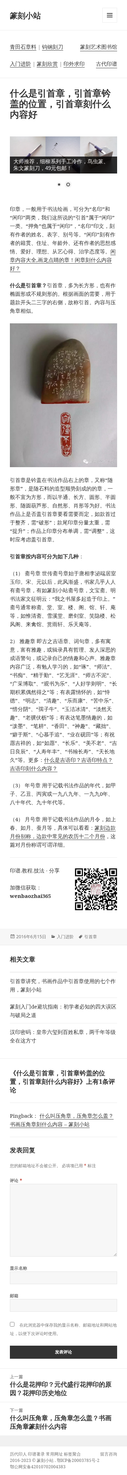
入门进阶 (20, 63)
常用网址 (54, 1454)
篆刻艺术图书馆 (98, 46)
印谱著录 (36, 1454)
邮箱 (14, 1296)
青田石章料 (23, 46)
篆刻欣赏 (47, 63)
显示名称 (19, 1268)
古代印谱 (106, 63)
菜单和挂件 (109, 22)
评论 (16, 1180)
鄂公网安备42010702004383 (38, 1467)
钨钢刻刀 (52, 46)
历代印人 (18, 1454)
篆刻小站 (25, 15)
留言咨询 (108, 1454)
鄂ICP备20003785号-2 (78, 1460)
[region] (63, 166)
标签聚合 (72, 1454)
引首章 (90, 937)
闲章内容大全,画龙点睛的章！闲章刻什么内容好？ (63, 260)
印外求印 (74, 63)
